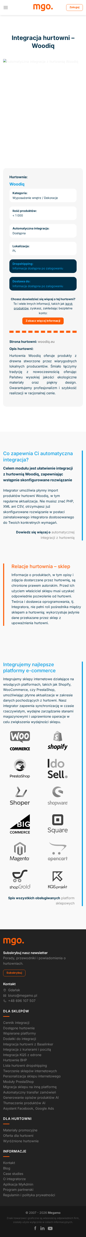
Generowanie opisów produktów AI (31, 1097)
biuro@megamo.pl (22, 995)
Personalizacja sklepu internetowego (32, 1076)
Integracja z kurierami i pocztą (27, 1049)
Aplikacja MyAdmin (18, 1184)
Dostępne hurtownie (19, 1028)
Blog (6, 1168)
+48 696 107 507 (21, 1001)
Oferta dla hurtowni (18, 1135)
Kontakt (9, 1163)
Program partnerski (18, 1189)
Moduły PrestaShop (18, 1081)
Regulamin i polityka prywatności (29, 1195)
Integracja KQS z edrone (22, 1055)
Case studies (13, 1174)
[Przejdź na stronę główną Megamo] (13, 941)
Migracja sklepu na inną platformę (30, 1087)
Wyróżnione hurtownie (21, 1141)
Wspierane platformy (19, 1033)
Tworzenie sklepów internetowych (30, 1071)
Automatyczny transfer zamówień (29, 1092)
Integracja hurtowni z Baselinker (28, 1044)
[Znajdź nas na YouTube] (50, 1228)
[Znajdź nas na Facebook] (35, 1228)
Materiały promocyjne (20, 1130)
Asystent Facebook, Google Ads (28, 1108)
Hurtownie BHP (15, 1060)
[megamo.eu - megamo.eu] (43, 7)
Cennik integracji (16, 1023)
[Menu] (5, 7)
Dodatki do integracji (19, 1039)
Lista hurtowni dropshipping (25, 1065)
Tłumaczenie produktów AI (24, 1103)
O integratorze (14, 1179)
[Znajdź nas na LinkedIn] (42, 1228)
